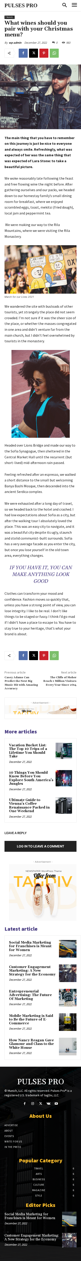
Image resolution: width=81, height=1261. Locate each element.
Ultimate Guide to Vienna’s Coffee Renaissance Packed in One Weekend (29, 806)
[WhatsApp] (54, 53)
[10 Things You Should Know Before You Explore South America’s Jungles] (64, 778)
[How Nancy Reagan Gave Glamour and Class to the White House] (67, 1046)
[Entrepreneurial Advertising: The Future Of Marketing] (67, 997)
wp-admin (15, 43)
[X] (33, 53)
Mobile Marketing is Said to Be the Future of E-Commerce (31, 1019)
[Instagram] (32, 1103)
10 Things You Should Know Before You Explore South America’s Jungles (31, 778)
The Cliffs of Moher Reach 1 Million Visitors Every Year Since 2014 (59, 681)
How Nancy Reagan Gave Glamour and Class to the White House (31, 1044)
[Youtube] (56, 1103)
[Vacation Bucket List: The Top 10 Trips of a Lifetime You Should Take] (64, 751)
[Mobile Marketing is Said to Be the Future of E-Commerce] (67, 1022)
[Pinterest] (43, 53)
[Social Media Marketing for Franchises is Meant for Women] (67, 949)
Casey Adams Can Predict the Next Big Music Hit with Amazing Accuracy (21, 683)
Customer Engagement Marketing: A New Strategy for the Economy (32, 971)
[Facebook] (23, 53)
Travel (9, 17)
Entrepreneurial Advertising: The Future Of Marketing (30, 995)
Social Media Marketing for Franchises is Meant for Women (30, 946)
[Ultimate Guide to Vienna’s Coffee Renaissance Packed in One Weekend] (64, 805)
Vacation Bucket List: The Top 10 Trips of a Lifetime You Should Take (28, 751)
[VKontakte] (48, 1103)
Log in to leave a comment (40, 846)
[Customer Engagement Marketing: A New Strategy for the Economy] (67, 973)
